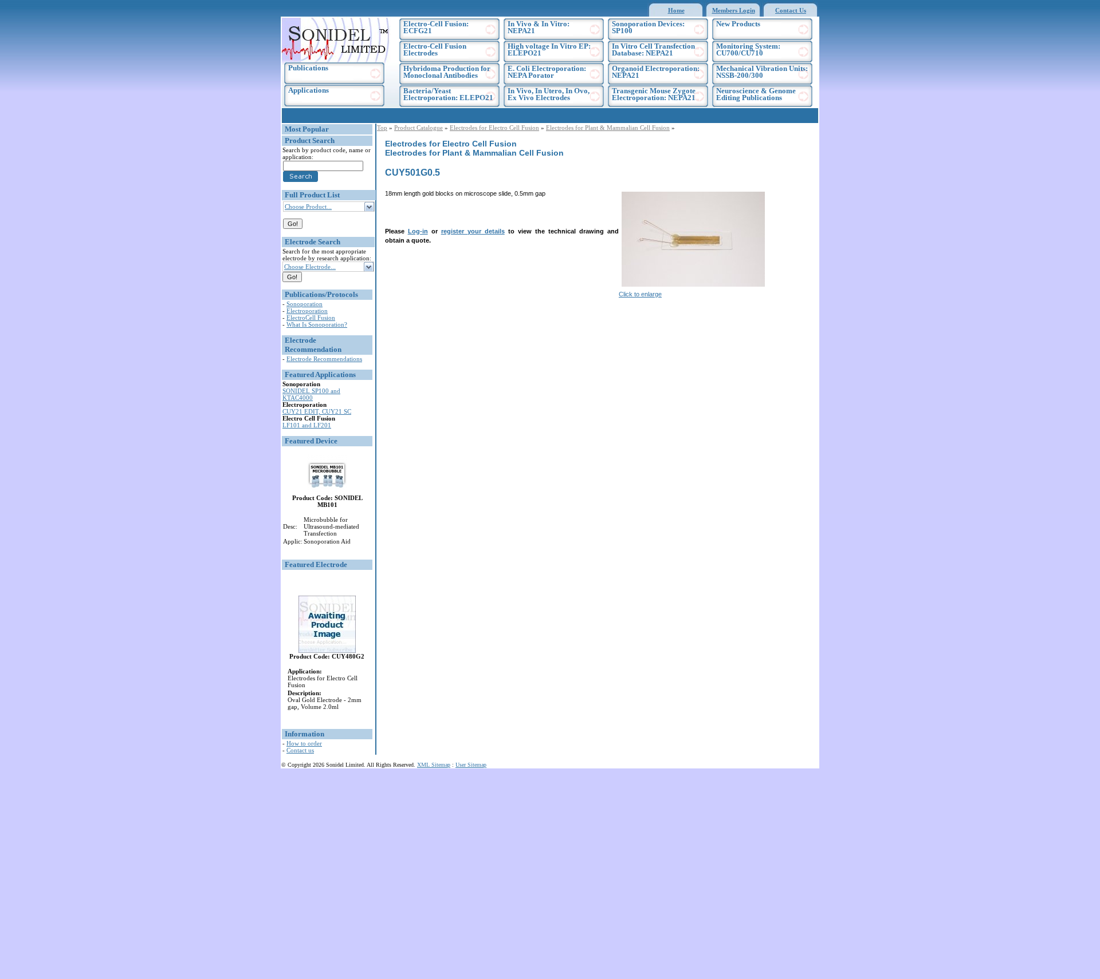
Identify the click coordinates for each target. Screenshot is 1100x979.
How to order (304, 743)
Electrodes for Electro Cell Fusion (494, 127)
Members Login (733, 10)
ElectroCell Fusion (310, 317)
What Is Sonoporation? (316, 324)
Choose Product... (308, 206)
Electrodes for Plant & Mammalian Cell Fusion (608, 127)
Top (382, 127)
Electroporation (307, 310)
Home (676, 10)
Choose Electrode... (310, 266)
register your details (473, 231)
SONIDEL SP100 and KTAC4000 (311, 394)
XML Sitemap (433, 765)
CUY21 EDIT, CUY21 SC (316, 411)
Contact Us (790, 10)
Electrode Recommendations (324, 358)
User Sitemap (470, 765)
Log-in (418, 231)
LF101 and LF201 (306, 425)
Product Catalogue (418, 127)
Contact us (300, 750)
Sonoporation (304, 303)
